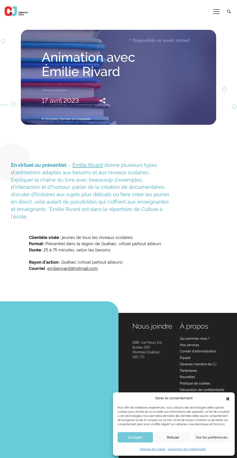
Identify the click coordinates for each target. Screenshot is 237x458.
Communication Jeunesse (16, 11)
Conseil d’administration (198, 351)
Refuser (173, 437)
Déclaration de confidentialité (187, 449)
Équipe (185, 358)
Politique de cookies (152, 449)
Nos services (189, 345)
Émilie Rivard (87, 165)
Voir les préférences (212, 437)
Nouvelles (187, 377)
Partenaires (188, 371)
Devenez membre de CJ (198, 364)
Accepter (135, 437)
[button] (227, 398)
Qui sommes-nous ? (195, 338)
